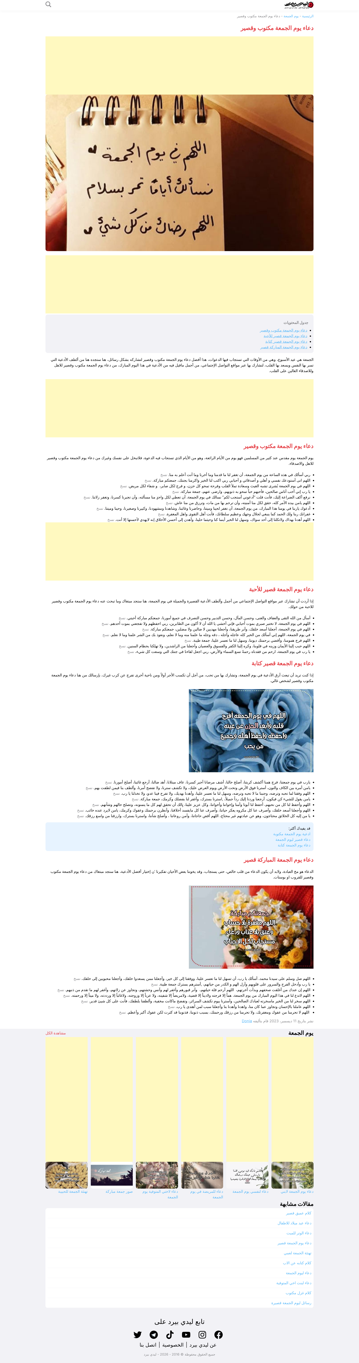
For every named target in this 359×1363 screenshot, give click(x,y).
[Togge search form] (48, 4)
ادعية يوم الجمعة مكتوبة (291, 834)
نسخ (163, 475)
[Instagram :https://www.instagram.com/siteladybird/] (202, 1338)
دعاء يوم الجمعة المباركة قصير (283, 347)
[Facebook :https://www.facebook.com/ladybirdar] (219, 1338)
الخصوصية (173, 1345)
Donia (247, 1021)
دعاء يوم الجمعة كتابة (294, 845)
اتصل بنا (148, 1345)
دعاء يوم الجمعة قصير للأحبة (285, 336)
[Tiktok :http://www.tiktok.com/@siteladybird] (170, 1338)
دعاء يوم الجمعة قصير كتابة (286, 341)
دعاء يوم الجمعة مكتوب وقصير (283, 330)
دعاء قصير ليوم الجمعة (292, 839)
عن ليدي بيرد (202, 1345)
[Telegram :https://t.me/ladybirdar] (154, 1338)
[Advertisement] (189, 65)
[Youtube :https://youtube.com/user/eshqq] (186, 1338)
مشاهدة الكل (55, 1033)
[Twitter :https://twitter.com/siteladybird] (138, 1338)
